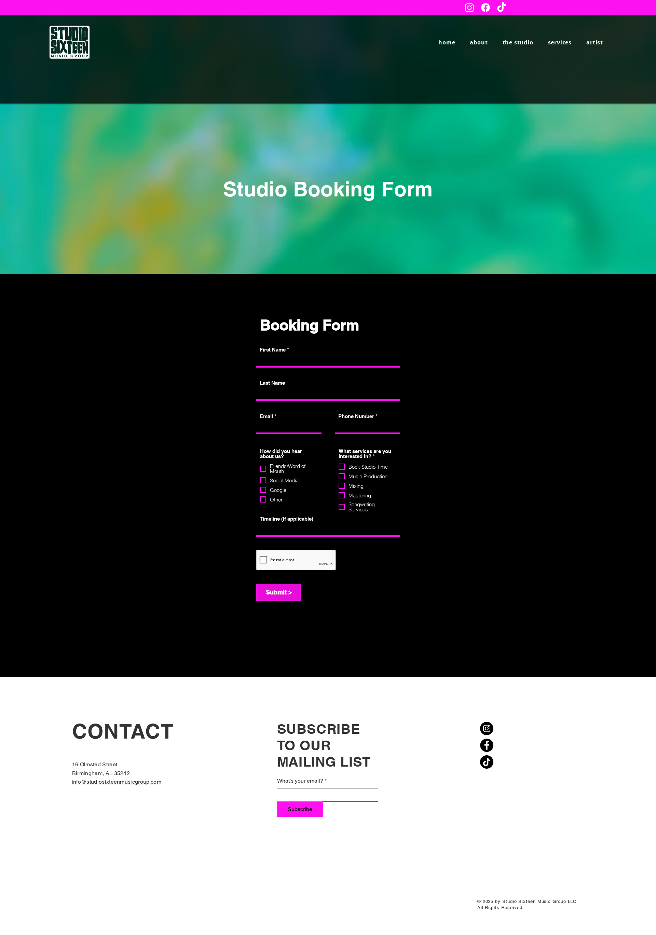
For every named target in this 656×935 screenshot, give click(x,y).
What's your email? (300, 781)
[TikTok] (501, 7)
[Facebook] (485, 7)
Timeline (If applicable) (286, 518)
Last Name (272, 382)
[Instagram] (469, 7)
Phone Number (356, 416)
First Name (273, 349)
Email (266, 416)
